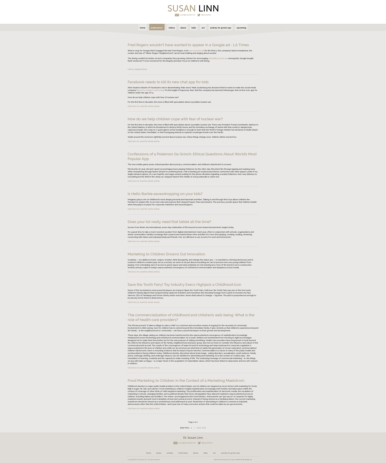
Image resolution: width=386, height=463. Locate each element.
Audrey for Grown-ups (220, 28)
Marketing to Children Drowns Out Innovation (166, 254)
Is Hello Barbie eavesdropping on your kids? (165, 194)
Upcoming (241, 28)
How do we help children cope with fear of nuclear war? (175, 119)
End (204, 428)
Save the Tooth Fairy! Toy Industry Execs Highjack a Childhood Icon (184, 284)
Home (142, 28)
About (183, 28)
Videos (171, 28)
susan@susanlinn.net (188, 15)
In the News (183, 453)
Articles (170, 453)
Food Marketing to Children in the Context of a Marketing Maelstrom (186, 380)
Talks (193, 28)
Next (199, 428)
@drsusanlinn (206, 15)
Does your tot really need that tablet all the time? (169, 222)
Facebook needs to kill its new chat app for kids (168, 82)
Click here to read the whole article (144, 106)
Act (203, 28)
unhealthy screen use (218, 58)
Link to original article (137, 69)
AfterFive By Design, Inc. (244, 459)
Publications (157, 28)
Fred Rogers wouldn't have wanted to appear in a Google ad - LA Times (188, 45)
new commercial (196, 50)
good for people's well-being (150, 90)
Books (158, 453)
